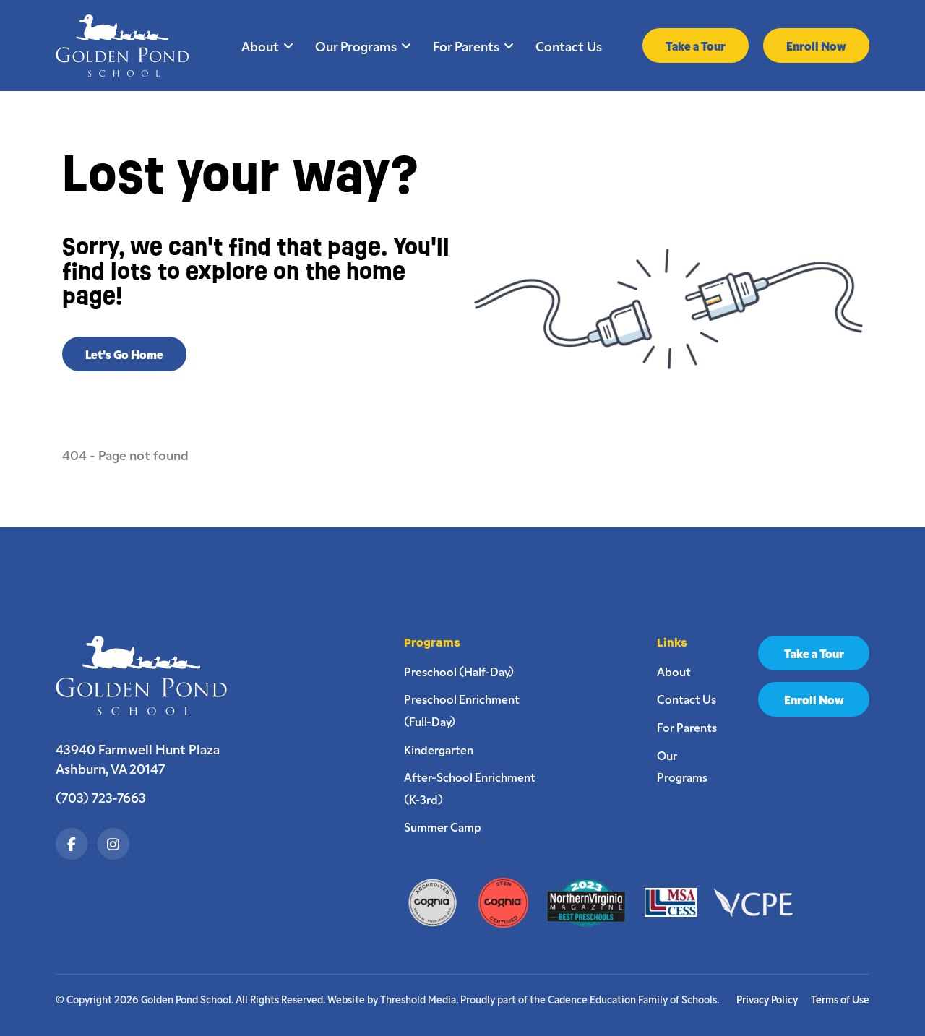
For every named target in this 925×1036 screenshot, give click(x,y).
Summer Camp (442, 826)
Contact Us (568, 45)
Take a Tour (696, 45)
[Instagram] (113, 844)
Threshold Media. (419, 999)
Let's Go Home (124, 354)
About (260, 45)
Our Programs (356, 45)
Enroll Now (816, 45)
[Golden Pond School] (148, 675)
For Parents (466, 45)
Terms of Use (840, 999)
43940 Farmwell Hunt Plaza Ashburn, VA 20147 (138, 758)
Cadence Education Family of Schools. (633, 999)
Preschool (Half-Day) (459, 671)
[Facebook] (71, 844)
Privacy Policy (767, 999)
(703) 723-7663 (101, 796)
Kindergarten (438, 749)
